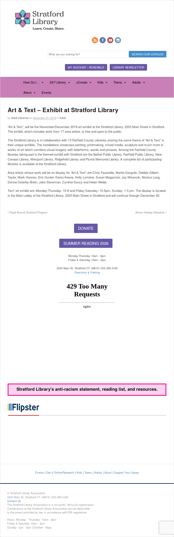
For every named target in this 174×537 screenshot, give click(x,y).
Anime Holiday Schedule (150, 212)
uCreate (81, 82)
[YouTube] (110, 40)
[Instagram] (118, 40)
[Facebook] (103, 40)
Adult (62, 118)
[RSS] (95, 40)
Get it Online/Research (60, 472)
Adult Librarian (20, 118)
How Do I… (31, 82)
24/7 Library (58, 82)
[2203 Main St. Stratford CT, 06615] (39, 35)
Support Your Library (126, 472)
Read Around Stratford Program (28, 212)
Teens (118, 82)
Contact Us (14, 501)
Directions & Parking (87, 272)
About (27, 92)
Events (46, 92)
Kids (100, 82)
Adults (136, 82)
